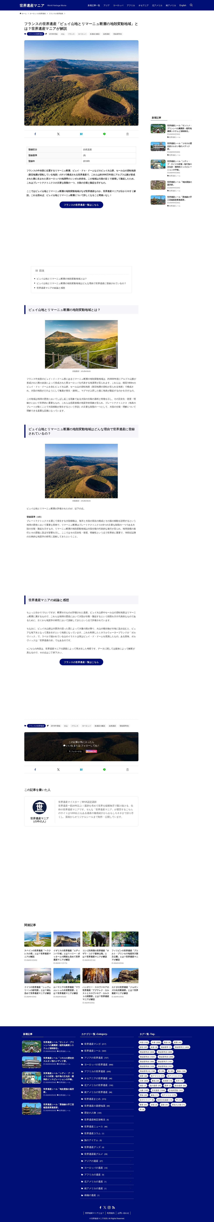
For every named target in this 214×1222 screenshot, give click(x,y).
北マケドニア (147, 1099)
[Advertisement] (81, 237)
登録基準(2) (147, 1052)
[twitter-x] (105, 1207)
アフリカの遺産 (94, 1174)
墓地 (154, 1095)
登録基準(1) (182, 1047)
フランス (71, 34)
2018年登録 (53, 34)
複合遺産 (180, 1085)
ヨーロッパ (82, 34)
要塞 (143, 1104)
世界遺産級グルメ (95, 1154)
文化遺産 (158, 1090)
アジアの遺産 (93, 1160)
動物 (181, 1071)
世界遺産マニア (32, 5)
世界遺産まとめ (95, 1098)
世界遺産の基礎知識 (97, 1105)
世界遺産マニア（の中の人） (39, 820)
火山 (62, 34)
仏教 (144, 1090)
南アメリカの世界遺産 (98, 1092)
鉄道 (154, 1047)
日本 (144, 1080)
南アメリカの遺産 (95, 1188)
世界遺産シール (95, 1050)
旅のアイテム (93, 1140)
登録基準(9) (165, 1066)
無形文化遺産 (165, 1099)
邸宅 (143, 1047)
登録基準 (166, 1047)
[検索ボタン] (191, 5)
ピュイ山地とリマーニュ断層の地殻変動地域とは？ (62, 278)
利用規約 (111, 1213)
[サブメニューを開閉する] (131, 1058)
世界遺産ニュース (95, 1126)
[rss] (113, 1207)
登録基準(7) (165, 1061)
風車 (168, 1085)
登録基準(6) (147, 1061)
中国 (144, 1042)
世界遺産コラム (94, 1133)
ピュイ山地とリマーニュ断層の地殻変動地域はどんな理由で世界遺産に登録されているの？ (81, 283)
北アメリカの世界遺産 (98, 1085)
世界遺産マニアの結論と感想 (51, 287)
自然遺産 (106, 34)
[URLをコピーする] (127, 134)
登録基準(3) (165, 1052)
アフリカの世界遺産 (97, 1071)
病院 (143, 1085)
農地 (155, 1080)
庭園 (178, 1042)
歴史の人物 (92, 1112)
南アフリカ (157, 1075)
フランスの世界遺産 (35, 34)
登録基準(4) (147, 1056)
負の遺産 (155, 1085)
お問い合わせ (123, 1213)
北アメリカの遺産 (95, 1181)
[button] (35, 134)
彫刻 (167, 1042)
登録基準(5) (166, 1056)
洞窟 (143, 1075)
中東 (156, 1042)
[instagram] (109, 1207)
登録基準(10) (147, 1071)
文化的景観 (176, 1090)
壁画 (143, 1095)
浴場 (154, 1104)
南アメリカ (174, 1075)
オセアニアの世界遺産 (98, 1078)
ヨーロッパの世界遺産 (98, 1064)
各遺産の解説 (95, 34)
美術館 (167, 1080)
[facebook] (100, 1207)
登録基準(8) (117, 34)
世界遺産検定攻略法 (96, 1119)
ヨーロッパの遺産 (95, 1167)
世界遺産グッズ (94, 1147)
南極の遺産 (91, 1195)
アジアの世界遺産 (96, 1057)
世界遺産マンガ (95, 1043)
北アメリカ (169, 1095)
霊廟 (164, 1104)
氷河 (179, 1080)
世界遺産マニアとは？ (94, 1213)
